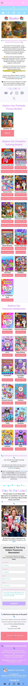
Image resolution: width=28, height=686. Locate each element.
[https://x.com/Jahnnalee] (25, 13)
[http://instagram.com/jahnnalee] (14, 13)
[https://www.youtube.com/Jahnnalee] (3, 13)
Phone (3, 582)
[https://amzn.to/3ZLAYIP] (21, 183)
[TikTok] (11, 93)
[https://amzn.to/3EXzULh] (7, 156)
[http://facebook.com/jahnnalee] (19, 13)
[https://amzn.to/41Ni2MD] (7, 320)
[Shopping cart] (26, 3)
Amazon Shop (20, 77)
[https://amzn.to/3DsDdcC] (21, 320)
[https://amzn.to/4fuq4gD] (21, 210)
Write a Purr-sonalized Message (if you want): (13, 589)
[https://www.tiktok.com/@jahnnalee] (9, 13)
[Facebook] (22, 93)
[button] (23, 3)
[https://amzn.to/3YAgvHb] (7, 183)
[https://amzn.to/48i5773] (7, 236)
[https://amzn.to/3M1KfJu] (7, 210)
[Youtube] (6, 93)
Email (4, 575)
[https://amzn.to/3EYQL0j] (7, 343)
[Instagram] (16, 93)
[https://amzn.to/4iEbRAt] (21, 156)
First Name (5, 562)
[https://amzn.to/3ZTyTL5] (7, 286)
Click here (11, 468)
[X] (14, 98)
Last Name (5, 569)
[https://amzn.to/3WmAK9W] (7, 120)
